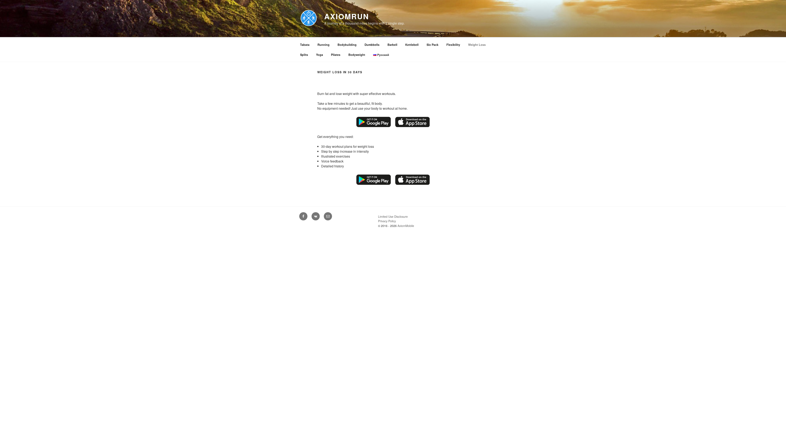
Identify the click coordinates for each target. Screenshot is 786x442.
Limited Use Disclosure (393, 216)
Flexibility (453, 45)
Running (323, 45)
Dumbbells (372, 45)
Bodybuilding (347, 45)
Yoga (319, 55)
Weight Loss (477, 45)
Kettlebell (412, 45)
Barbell (392, 45)
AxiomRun (346, 16)
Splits (304, 55)
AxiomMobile (406, 226)
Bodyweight (356, 55)
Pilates (335, 55)
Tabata (304, 45)
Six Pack (432, 45)
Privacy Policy (387, 221)
